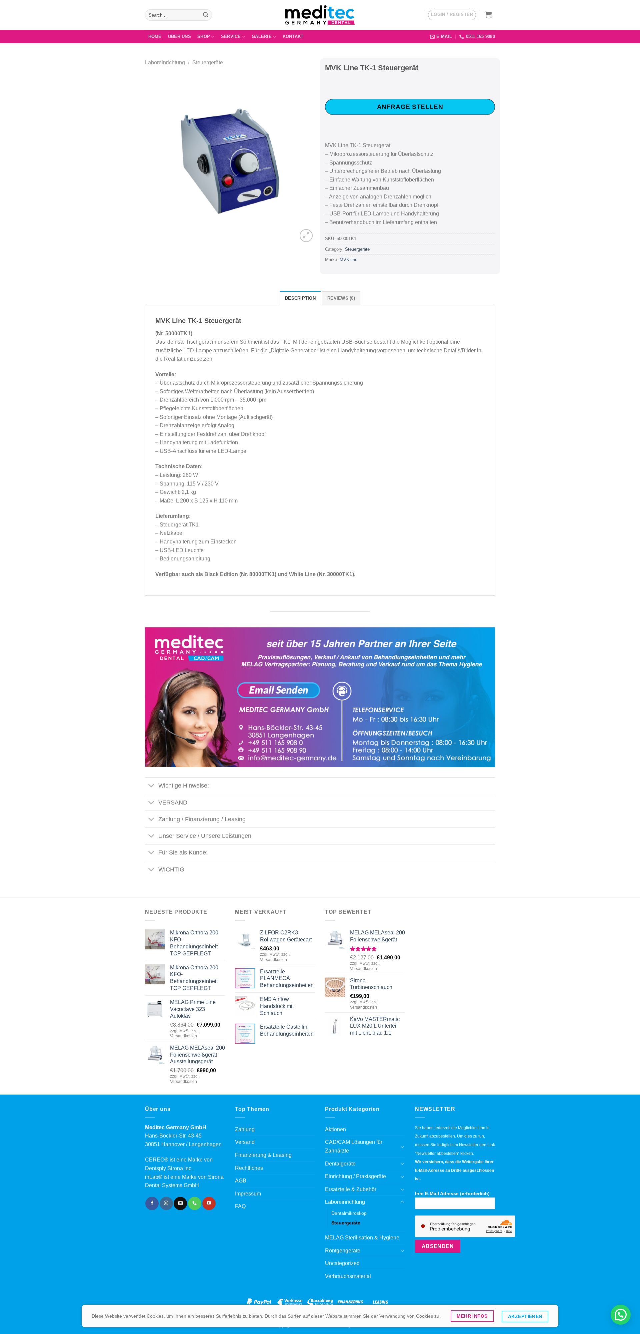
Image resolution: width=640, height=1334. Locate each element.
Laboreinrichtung (165, 62)
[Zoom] (306, 235)
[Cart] (488, 14)
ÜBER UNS (179, 36)
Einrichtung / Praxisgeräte (355, 1176)
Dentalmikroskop (349, 1213)
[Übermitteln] (205, 15)
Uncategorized (342, 1263)
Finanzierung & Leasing (263, 1155)
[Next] (303, 159)
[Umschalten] (151, 786)
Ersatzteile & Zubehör (350, 1189)
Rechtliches (249, 1168)
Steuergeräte (207, 62)
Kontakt (293, 36)
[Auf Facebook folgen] (152, 1203)
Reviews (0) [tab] (341, 298)
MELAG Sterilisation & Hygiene (362, 1237)
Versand (245, 1142)
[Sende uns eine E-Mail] (180, 1203)
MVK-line (348, 259)
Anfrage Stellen (410, 106)
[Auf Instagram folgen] (166, 1203)
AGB (240, 1180)
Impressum (248, 1193)
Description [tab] (300, 298)
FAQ (240, 1206)
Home (155, 36)
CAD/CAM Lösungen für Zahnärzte (353, 1146)
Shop (203, 36)
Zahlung (245, 1129)
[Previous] (157, 159)
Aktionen (335, 1129)
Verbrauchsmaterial (348, 1276)
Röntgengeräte (342, 1250)
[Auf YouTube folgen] (209, 1203)
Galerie (262, 36)
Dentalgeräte (340, 1164)
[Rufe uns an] (194, 1203)
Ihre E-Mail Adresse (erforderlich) (452, 1193)
